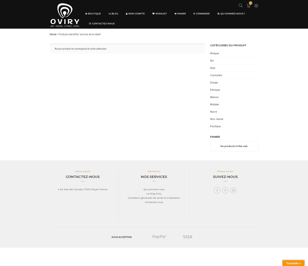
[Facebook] (217, 190)
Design (214, 82)
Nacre (213, 111)
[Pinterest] (225, 190)
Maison (214, 97)
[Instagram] (233, 190)
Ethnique (215, 89)
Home (53, 34)
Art (212, 60)
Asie (212, 68)
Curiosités (216, 75)
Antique (214, 53)
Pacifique (215, 126)
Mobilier (214, 104)
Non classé (216, 119)
